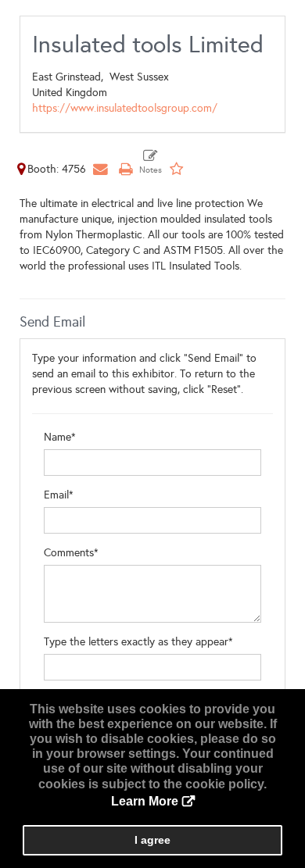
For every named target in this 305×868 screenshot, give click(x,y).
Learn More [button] (144, 801)
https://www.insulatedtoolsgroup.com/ (124, 108)
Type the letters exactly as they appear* (138, 641)
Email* (59, 495)
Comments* (71, 552)
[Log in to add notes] (150, 162)
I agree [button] (152, 840)
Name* (60, 437)
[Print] (125, 169)
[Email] (100, 169)
